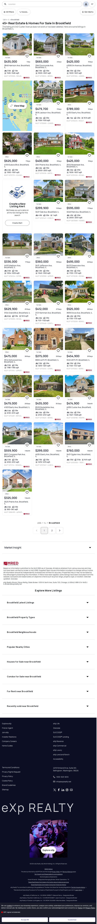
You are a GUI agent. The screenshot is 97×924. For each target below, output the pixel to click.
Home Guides (7, 746)
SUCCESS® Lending (61, 737)
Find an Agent (7, 728)
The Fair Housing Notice (78, 887)
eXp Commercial (59, 746)
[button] (48, 547)
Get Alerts (88, 12)
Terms (80, 908)
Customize (72, 920)
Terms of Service (67, 872)
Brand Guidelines (9, 785)
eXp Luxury (57, 750)
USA (39, 522)
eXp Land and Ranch (61, 754)
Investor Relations (9, 737)
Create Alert (17, 223)
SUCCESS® (57, 732)
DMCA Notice (49, 869)
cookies (9, 906)
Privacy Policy (7, 776)
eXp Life (56, 723)
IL (45, 522)
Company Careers (9, 741)
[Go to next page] (59, 530)
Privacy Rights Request (11, 772)
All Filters (10, 12)
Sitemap (5, 789)
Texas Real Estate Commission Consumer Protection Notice (48, 885)
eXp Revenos (58, 741)
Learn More (78, 890)
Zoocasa (56, 728)
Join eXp (5, 732)
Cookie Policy (7, 781)
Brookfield (54, 522)
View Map (19, 105)
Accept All (25, 920)
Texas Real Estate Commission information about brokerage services (48, 882)
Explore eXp (6, 723)
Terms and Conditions (10, 767)
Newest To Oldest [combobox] (24, 12)
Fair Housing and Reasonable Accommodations (49, 874)
